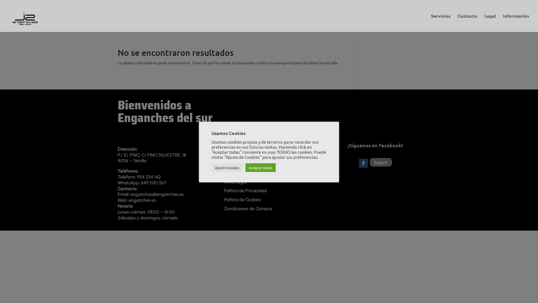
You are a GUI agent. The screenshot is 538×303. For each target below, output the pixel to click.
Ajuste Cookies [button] (227, 167)
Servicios (441, 16)
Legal (490, 16)
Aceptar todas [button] (260, 167)
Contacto (467, 16)
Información (516, 16)
